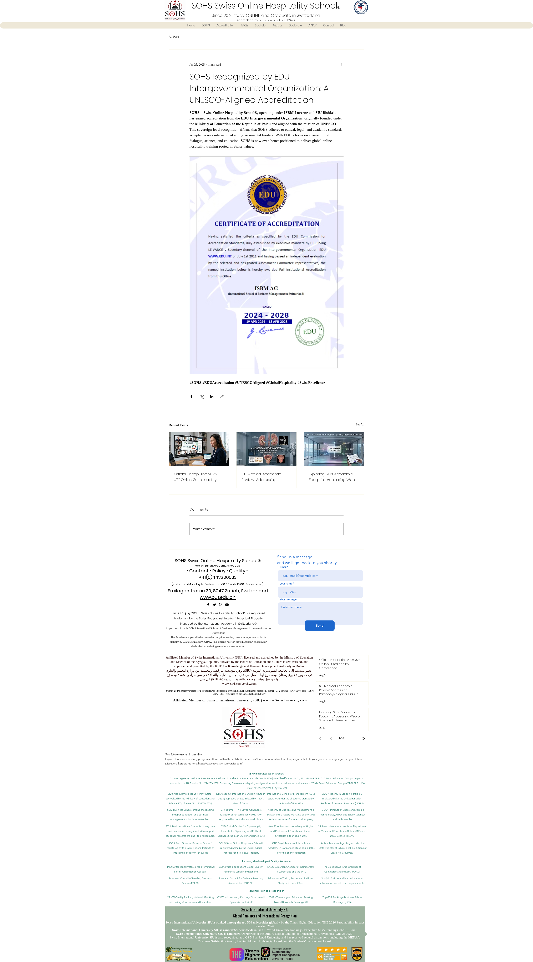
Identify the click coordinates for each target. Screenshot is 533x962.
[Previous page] (331, 738)
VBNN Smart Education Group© (266, 773)
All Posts (174, 36)
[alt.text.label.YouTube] (227, 605)
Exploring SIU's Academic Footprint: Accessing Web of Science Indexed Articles (333, 476)
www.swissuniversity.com (239, 683)
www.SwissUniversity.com (286, 700)
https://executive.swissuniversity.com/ (220, 763)
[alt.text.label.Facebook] (208, 605)
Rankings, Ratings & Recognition (266, 890)
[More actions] (341, 64)
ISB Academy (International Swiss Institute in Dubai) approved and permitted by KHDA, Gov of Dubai (240, 798)
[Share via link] (222, 397)
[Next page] (353, 738)
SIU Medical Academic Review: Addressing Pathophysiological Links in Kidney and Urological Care (266, 476)
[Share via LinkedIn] (212, 397)
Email (283, 567)
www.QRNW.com (193, 641)
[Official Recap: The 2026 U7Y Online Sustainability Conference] (199, 449)
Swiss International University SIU (264, 909)
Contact (199, 571)
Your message (288, 599)
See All (360, 424)
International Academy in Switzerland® (230, 623)
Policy (218, 571)
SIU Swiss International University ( (187, 793)
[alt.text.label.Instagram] (221, 605)
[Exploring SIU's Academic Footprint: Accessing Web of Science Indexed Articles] (334, 449)
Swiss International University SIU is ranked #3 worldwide (216, 933)
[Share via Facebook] (191, 397)
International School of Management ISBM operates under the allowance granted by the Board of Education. (291, 798)
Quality (237, 571)
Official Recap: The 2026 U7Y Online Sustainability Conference (195, 476)
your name (286, 583)
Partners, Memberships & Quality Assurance (266, 861)
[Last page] (363, 738)
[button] (205, 25)
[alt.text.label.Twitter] (214, 605)
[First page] (321, 738)
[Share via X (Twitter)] (202, 397)
